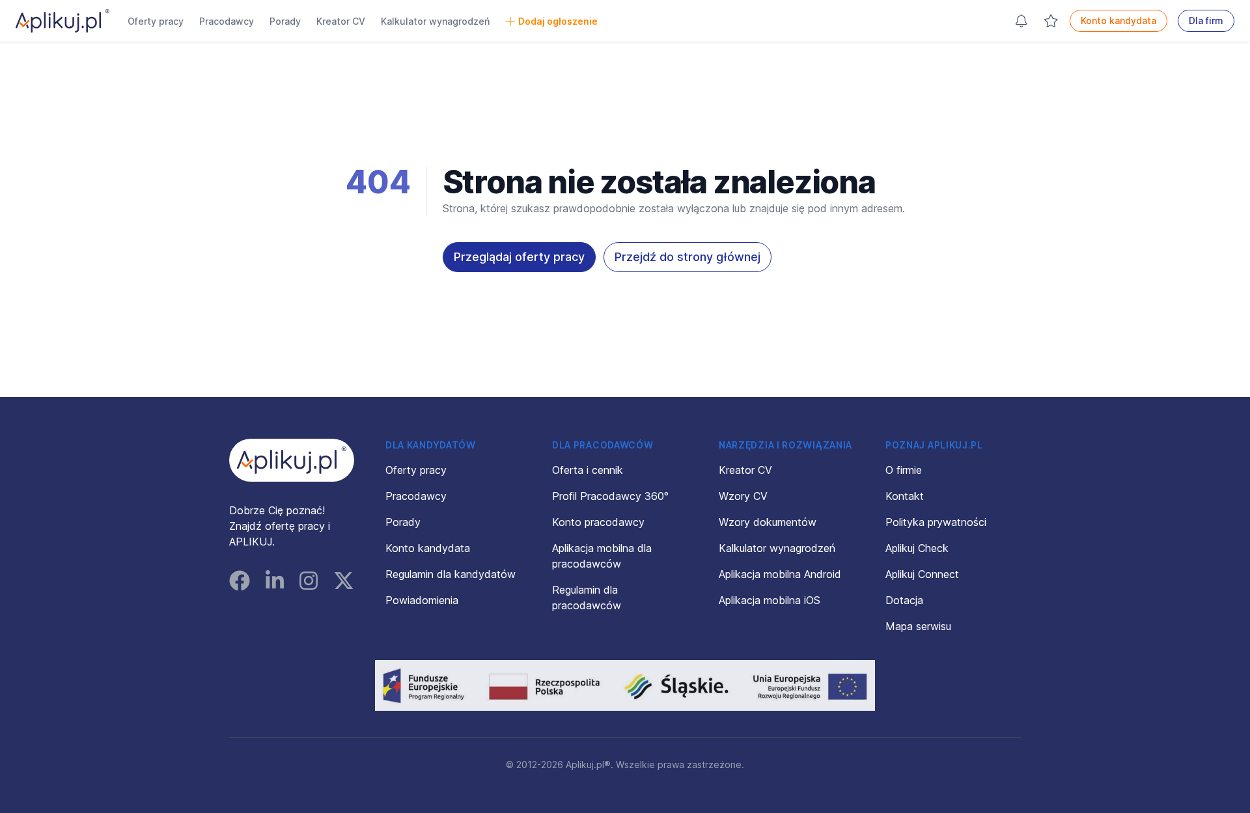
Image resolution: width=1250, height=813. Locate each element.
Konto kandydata (1118, 20)
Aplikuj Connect (922, 574)
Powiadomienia (421, 600)
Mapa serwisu (918, 626)
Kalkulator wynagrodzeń (435, 21)
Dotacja (904, 600)
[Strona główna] (62, 21)
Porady (285, 21)
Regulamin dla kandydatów (450, 574)
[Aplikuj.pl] (291, 460)
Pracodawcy (226, 21)
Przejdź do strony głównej (687, 257)
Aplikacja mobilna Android (780, 574)
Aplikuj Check (917, 548)
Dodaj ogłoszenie (558, 21)
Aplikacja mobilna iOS (769, 600)
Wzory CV (743, 496)
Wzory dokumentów (767, 522)
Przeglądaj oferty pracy (519, 257)
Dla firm (1206, 20)
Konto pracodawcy (598, 522)
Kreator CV (340, 21)
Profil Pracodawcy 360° (610, 496)
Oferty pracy (156, 21)
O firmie (903, 469)
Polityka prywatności (935, 522)
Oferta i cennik (587, 469)
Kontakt (904, 496)
